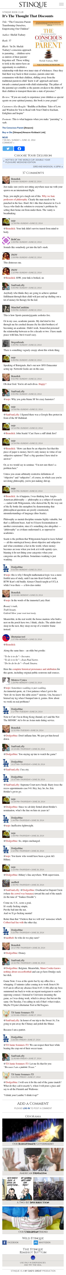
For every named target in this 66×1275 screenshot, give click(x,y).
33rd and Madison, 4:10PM (47, 166)
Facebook (13, 1242)
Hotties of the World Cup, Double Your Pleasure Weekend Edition (27, 161)
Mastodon (44, 1242)
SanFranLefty (12, 414)
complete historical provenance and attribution (34, 669)
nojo (5, 137)
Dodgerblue (11, 735)
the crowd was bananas (22, 893)
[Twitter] (8, 148)
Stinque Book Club (12, 12)
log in (26, 1108)
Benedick (10, 228)
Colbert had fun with (14, 922)
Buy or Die (7, 132)
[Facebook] (19, 148)
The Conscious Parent (12, 128)
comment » (8, 143)
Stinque (22, 2)
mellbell (10, 937)
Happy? (42, 383)
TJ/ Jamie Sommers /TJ (17, 1044)
